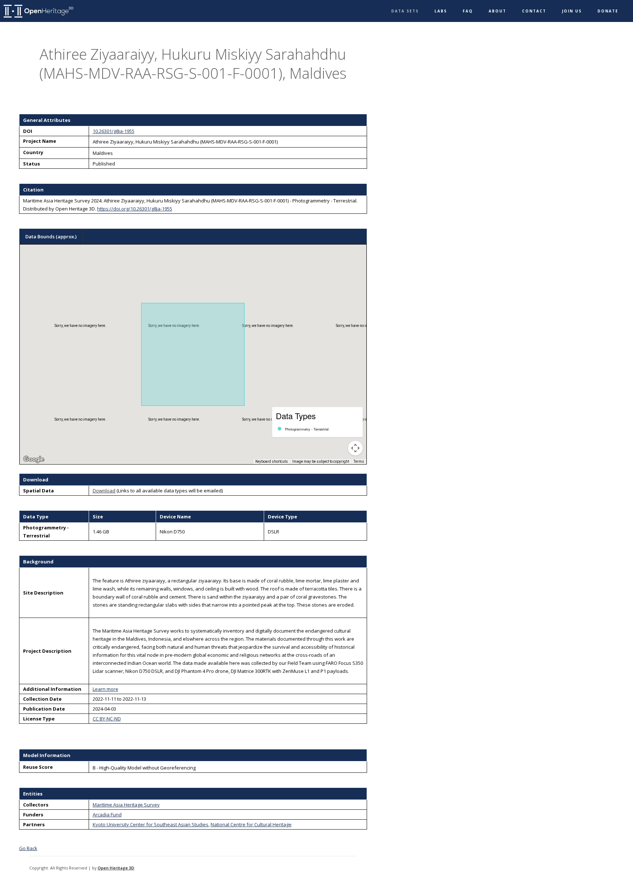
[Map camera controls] (355, 448)
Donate (607, 11)
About (497, 11)
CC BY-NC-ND (107, 718)
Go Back (28, 848)
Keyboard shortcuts (271, 461)
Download (104, 490)
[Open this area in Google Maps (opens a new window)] (34, 459)
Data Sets (405, 11)
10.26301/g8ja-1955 (113, 131)
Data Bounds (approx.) (51, 236)
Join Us (572, 11)
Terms (358, 461)
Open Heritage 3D (115, 868)
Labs (440, 11)
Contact (534, 11)
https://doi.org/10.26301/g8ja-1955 (134, 208)
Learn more (105, 689)
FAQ (468, 11)
